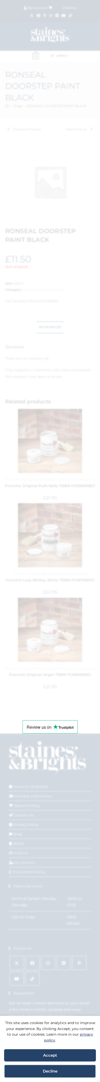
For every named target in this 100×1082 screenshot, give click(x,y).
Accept (50, 1055)
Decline (50, 1071)
